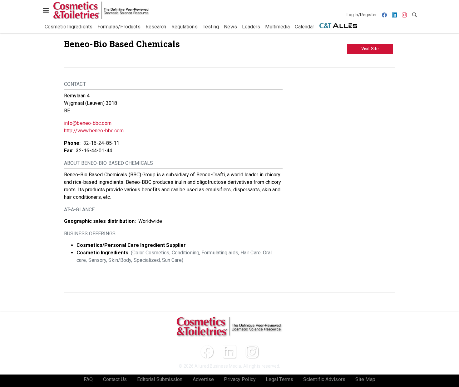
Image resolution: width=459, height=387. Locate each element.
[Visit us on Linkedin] (229, 351)
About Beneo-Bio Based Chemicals (108, 163)
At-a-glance (79, 210)
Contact (75, 84)
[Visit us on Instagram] (252, 351)
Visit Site (370, 48)
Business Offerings (90, 234)
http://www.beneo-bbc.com (94, 131)
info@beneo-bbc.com (87, 123)
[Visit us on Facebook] (207, 351)
